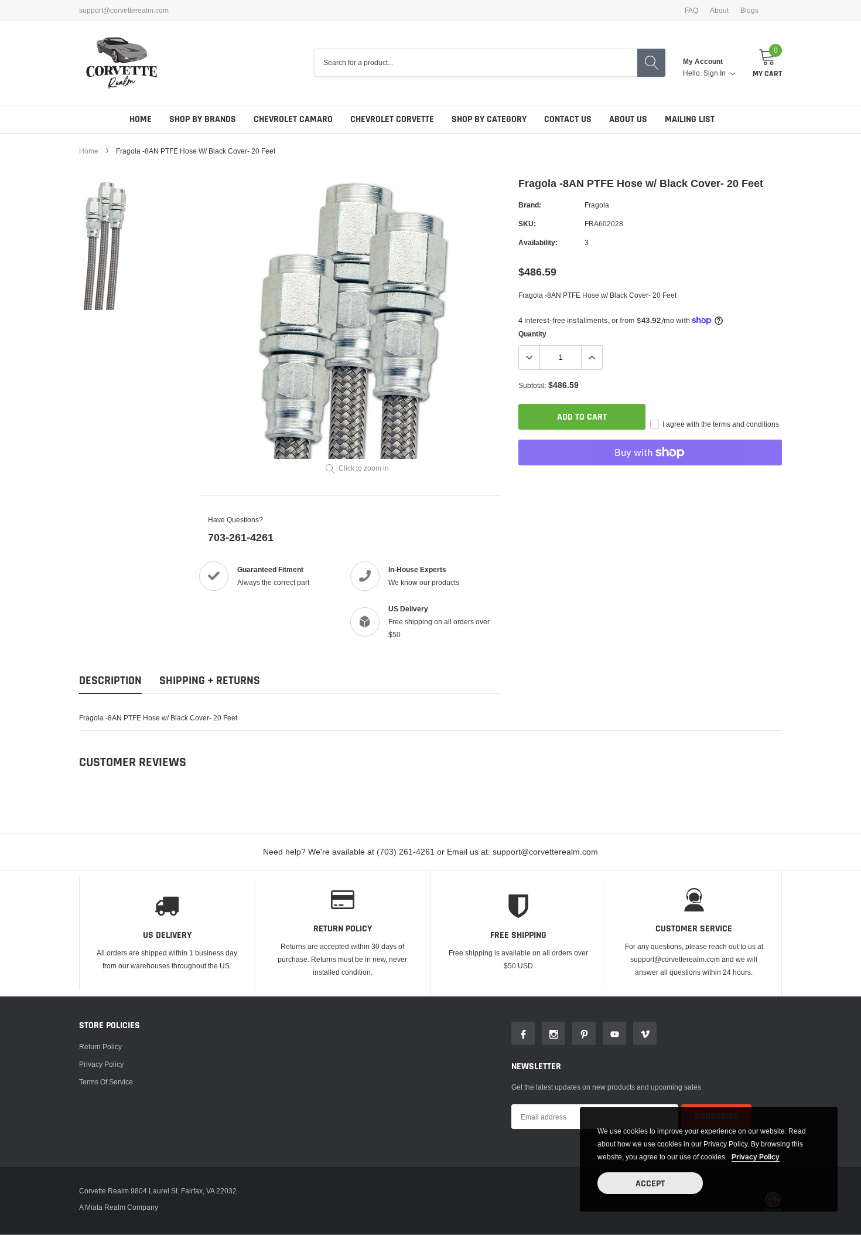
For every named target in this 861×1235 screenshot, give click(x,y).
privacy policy (756, 1156)
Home (140, 119)
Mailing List (690, 119)
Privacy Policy (101, 1064)
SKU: (527, 223)
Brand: (529, 204)
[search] (651, 63)
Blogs (749, 10)
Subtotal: (532, 385)
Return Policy (100, 1046)
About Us (628, 119)
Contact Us (568, 119)
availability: (538, 242)
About (719, 10)
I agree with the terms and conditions (720, 424)
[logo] (121, 63)
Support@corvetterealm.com (124, 10)
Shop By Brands (202, 119)
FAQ (691, 10)
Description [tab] (110, 680)
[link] (110, 245)
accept (650, 1184)
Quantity (532, 333)
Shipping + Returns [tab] (209, 680)
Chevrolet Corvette (392, 119)
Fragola (597, 204)
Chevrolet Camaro (293, 119)
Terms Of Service (106, 1081)
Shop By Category (489, 119)
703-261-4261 (241, 537)
